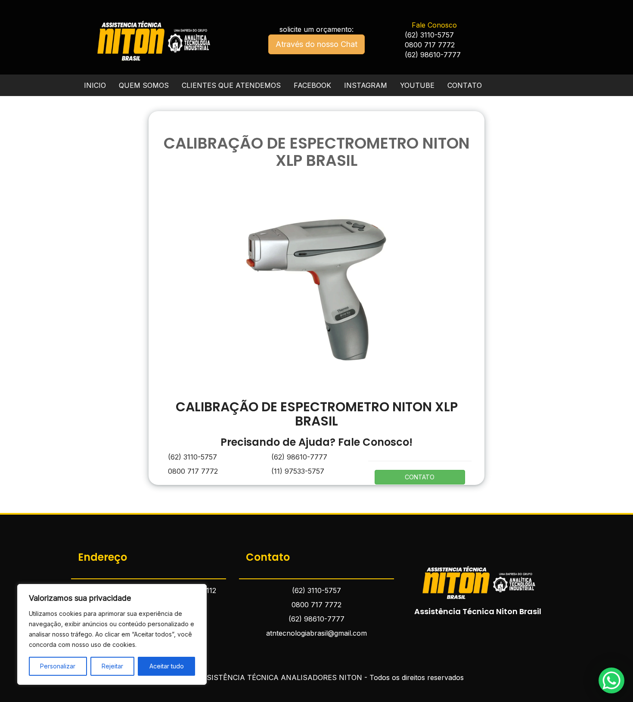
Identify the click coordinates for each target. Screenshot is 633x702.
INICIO (95, 85)
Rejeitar (112, 666)
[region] (112, 634)
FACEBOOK (312, 85)
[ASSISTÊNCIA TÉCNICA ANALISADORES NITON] (478, 577)
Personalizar (57, 666)
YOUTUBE (417, 85)
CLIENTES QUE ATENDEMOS (231, 85)
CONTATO (464, 85)
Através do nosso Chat (316, 44)
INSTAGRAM (365, 85)
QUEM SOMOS (144, 85)
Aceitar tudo (166, 666)
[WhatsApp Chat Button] (611, 680)
